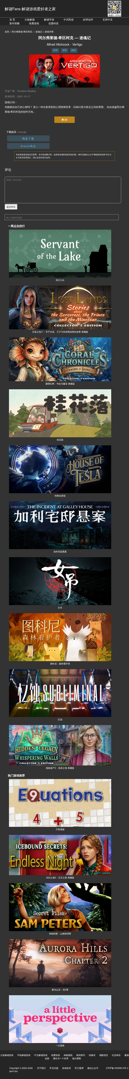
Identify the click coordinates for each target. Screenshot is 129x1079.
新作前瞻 (14, 23)
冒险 (64, 50)
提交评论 (11, 206)
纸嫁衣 (92, 1055)
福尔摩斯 (76, 1058)
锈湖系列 (80, 1055)
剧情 (55, 50)
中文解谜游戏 (40, 1055)
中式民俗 (69, 19)
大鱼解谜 (30, 19)
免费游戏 (34, 23)
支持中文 (108, 19)
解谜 (73, 50)
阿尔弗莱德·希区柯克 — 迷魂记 (27, 31)
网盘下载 (28, 138)
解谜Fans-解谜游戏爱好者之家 (30, 8)
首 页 (12, 19)
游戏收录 (66, 1068)
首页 (7, 31)
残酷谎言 (103, 1055)
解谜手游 (49, 19)
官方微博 (79, 1068)
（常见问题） (22, 132)
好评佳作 (88, 19)
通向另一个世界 (60, 1058)
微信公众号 (92, 1068)
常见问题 (54, 1068)
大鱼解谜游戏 (6, 1055)
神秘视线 (68, 1055)
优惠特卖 (53, 23)
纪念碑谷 (116, 1055)
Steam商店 (28, 146)
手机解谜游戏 (23, 1055)
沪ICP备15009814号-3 (117, 1068)
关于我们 (41, 1068)
